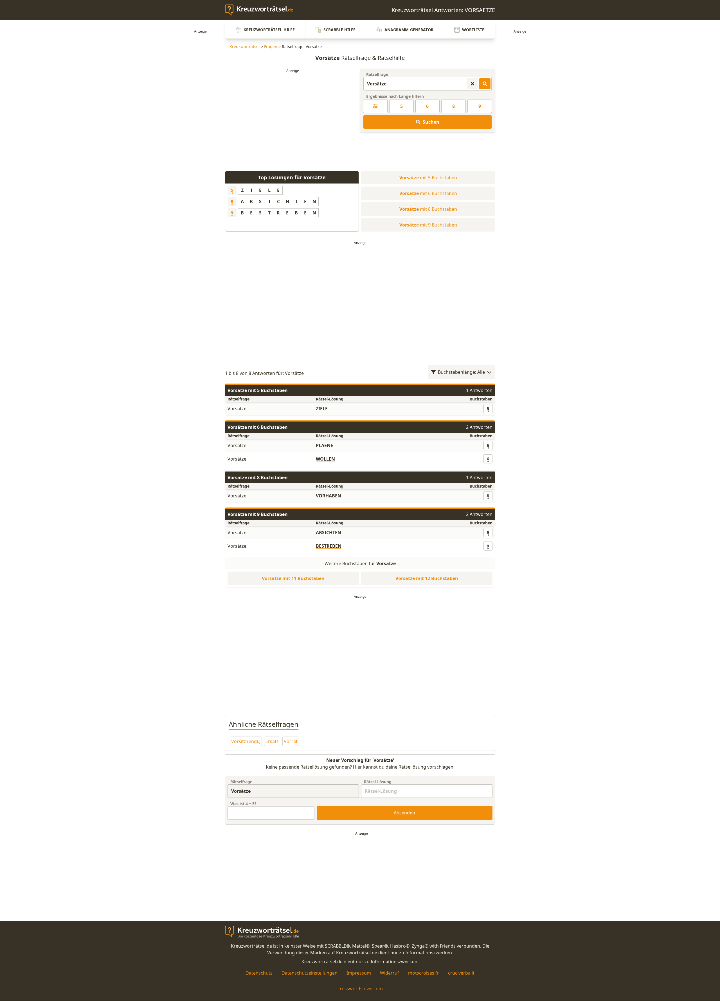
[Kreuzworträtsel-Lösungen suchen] (484, 83)
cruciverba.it (461, 973)
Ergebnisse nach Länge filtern (395, 96)
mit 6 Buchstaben (428, 193)
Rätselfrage (377, 74)
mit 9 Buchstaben (428, 225)
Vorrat (291, 741)
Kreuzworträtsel (245, 46)
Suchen (431, 122)
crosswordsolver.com (360, 989)
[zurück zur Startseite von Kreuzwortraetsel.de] (262, 10)
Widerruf (389, 973)
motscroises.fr (423, 973)
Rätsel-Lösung (378, 781)
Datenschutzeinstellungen (310, 973)
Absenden (404, 813)
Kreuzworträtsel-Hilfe (269, 29)
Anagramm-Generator (408, 29)
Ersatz (272, 741)
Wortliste (473, 29)
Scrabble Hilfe (339, 29)
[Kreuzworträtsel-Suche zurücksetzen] (472, 83)
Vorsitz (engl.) (245, 741)
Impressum (358, 973)
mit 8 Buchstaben (428, 209)
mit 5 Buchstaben (428, 178)
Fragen (270, 46)
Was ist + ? (243, 803)
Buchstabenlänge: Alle (461, 372)
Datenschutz (259, 973)
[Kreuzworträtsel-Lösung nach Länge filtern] (375, 106)
